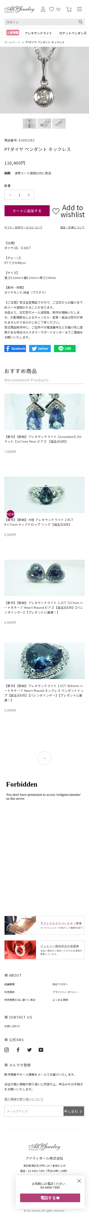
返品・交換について (72, 227)
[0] (69, 9)
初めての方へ (60, 984)
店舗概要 (9, 984)
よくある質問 (60, 999)
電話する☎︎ (50, 1197)
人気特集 (13, 32)
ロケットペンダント (73, 33)
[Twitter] (29, 1049)
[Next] (87, 33)
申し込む (71, 1111)
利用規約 (9, 992)
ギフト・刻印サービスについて (23, 227)
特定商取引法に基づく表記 (19, 999)
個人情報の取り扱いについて (24, 1099)
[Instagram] (6, 1049)
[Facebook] (18, 1049)
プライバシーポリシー (65, 992)
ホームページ (12, 42)
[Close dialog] (79, 1181)
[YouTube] (41, 1049)
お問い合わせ (12, 1026)
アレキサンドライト (38, 33)
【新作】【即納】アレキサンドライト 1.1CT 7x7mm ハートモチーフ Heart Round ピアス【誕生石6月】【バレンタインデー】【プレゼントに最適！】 (43, 607)
